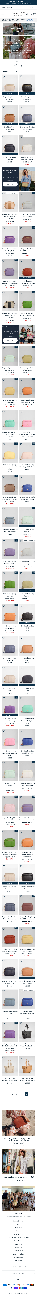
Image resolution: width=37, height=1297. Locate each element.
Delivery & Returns (18, 1221)
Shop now (18, 1144)
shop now (18, 1181)
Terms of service (18, 1234)
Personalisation (18, 1251)
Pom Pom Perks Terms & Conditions (18, 1238)
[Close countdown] (34, 20)
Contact (9, 7)
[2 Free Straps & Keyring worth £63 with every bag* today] (18, 1123)
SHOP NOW (10, 184)
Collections (20, 62)
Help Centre (18, 1228)
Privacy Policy (18, 1257)
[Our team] (18, 1198)
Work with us (18, 1247)
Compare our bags (18, 1254)
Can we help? (18, 1273)
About (3, 7)
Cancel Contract (18, 1261)
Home (14, 62)
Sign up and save (18, 1267)
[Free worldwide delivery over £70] (18, 1161)
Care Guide (18, 1244)
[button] (3, 76)
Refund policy (18, 1241)
